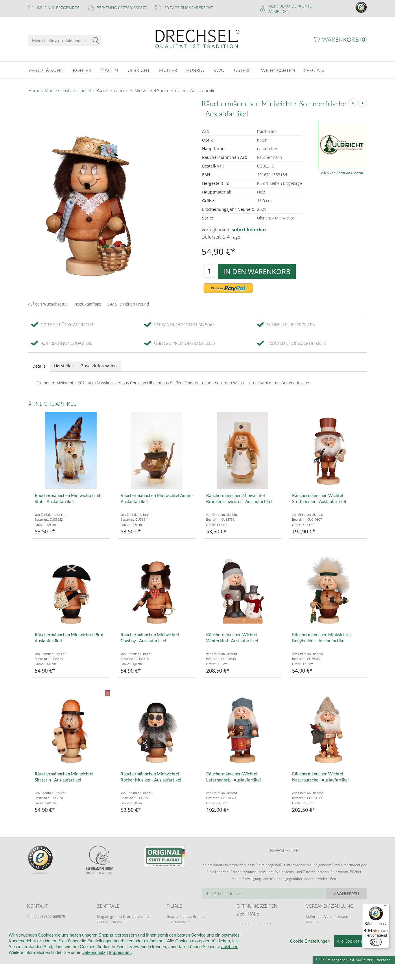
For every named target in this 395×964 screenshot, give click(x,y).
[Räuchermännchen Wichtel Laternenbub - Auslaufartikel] (242, 728)
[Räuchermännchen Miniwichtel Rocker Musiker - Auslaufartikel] (156, 728)
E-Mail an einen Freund (128, 304)
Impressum (120, 952)
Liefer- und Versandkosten (327, 916)
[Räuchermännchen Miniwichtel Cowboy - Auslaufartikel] (156, 589)
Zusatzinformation (99, 366)
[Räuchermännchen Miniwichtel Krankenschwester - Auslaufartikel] (242, 450)
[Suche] (96, 40)
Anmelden (278, 11)
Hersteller (63, 366)
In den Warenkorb (257, 271)
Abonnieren (346, 893)
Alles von (342, 172)
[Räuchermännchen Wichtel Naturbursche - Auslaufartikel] (328, 728)
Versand (383, 959)
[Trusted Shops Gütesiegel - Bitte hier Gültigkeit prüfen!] (361, 7)
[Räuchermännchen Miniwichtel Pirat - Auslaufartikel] (71, 589)
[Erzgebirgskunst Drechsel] (197, 38)
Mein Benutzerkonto (290, 6)
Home (34, 91)
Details (39, 366)
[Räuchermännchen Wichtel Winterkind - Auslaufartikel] (242, 589)
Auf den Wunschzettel (48, 304)
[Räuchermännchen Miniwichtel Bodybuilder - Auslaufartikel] (328, 589)
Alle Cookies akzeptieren (360, 941)
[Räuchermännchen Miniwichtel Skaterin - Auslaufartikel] (71, 728)
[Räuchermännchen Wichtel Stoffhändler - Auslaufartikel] (328, 450)
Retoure (312, 922)
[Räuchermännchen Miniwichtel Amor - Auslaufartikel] (156, 450)
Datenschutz (94, 952)
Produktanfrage (87, 304)
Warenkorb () (344, 39)
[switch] (376, 942)
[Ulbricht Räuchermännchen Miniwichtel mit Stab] (71, 450)
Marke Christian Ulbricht (68, 91)
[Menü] (385, 906)
